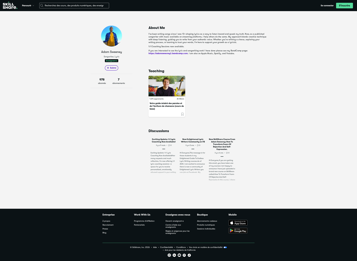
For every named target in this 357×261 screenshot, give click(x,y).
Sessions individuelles (206, 229)
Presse (105, 229)
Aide (155, 247)
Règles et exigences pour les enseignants (178, 232)
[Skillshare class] (167, 86)
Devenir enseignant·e (175, 221)
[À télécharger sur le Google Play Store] (242, 231)
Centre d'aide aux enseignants (173, 226)
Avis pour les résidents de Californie (180, 250)
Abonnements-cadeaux (207, 221)
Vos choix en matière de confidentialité (205, 247)
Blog (104, 233)
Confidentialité (166, 247)
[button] (33, 5)
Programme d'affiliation (144, 221)
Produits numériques (206, 225)
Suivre (113, 68)
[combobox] (74, 5)
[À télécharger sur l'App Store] (242, 223)
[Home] (10, 6)
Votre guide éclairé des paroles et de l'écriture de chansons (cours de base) (167, 106)
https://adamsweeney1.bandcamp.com (168, 53)
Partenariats (139, 225)
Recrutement (108, 225)
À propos (106, 221)
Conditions (181, 247)
